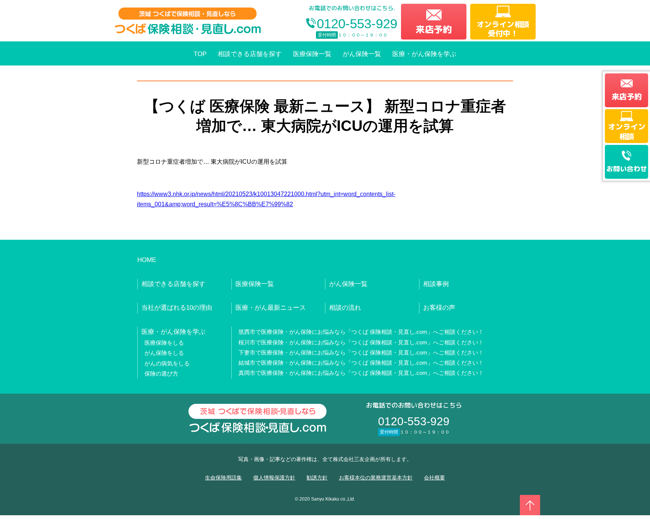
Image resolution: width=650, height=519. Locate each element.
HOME (146, 259)
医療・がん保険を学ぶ (424, 54)
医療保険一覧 (312, 54)
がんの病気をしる (167, 363)
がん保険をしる (164, 353)
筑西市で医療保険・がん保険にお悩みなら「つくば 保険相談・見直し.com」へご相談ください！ (361, 332)
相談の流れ (345, 307)
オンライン (626, 131)
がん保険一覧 (362, 54)
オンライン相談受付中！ (503, 28)
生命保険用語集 (223, 478)
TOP (200, 54)
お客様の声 (439, 307)
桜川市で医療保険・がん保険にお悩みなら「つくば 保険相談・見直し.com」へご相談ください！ (361, 342)
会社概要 (434, 478)
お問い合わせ (626, 169)
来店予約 (434, 29)
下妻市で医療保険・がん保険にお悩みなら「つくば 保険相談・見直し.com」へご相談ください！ (361, 352)
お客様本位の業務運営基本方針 (376, 478)
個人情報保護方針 (274, 478)
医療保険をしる (164, 342)
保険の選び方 (161, 373)
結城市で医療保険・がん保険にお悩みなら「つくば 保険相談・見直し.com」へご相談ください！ (361, 362)
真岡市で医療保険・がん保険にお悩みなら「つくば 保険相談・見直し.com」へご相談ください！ (361, 373)
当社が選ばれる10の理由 (176, 307)
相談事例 (436, 284)
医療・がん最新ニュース (270, 307)
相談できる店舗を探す (250, 54)
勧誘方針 (317, 478)
